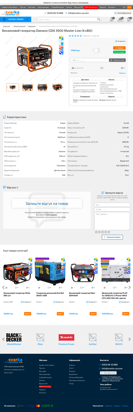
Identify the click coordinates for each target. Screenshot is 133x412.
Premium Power (66, 344)
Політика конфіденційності (14, 369)
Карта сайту (8, 373)
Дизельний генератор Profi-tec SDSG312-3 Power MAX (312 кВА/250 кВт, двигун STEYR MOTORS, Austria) (115, 295)
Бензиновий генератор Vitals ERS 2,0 (17, 294)
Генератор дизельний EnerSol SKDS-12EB (50, 294)
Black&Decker (14, 344)
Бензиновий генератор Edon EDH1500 (82, 294)
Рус (124, 7)
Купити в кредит (119, 52)
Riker (40, 344)
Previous (7, 87)
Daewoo (122, 73)
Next (62, 87)
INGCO (118, 344)
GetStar (93, 344)
